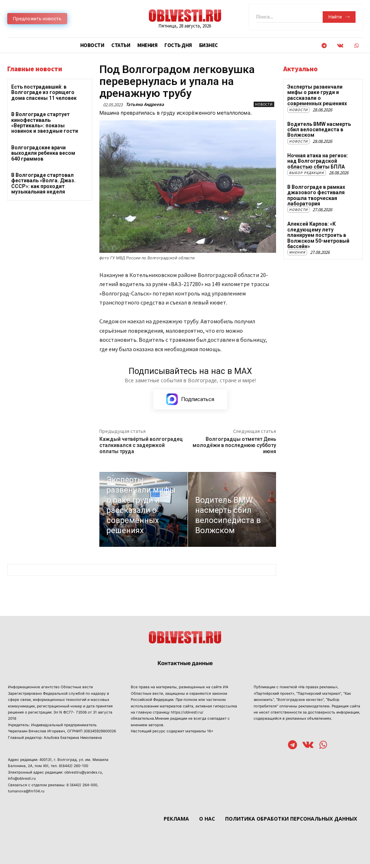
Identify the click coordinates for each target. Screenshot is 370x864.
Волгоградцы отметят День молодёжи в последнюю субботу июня (234, 445)
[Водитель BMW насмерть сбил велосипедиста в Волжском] (232, 509)
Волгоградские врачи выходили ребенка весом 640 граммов (43, 153)
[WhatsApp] (356, 45)
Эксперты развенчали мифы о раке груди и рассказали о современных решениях (317, 95)
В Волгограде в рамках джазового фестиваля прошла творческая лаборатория (316, 195)
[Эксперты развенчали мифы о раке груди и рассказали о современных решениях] (143, 509)
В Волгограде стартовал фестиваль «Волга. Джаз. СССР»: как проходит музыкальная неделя (43, 183)
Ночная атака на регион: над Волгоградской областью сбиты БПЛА (317, 161)
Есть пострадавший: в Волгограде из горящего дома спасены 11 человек (44, 92)
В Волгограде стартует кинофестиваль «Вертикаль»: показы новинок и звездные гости (44, 122)
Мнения (297, 252)
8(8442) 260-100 (73, 765)
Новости (264, 104)
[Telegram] (324, 45)
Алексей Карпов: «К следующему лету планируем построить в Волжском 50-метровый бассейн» (318, 235)
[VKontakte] (340, 45)
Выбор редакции (306, 172)
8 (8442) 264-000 (81, 785)
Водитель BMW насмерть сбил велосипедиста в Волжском (319, 129)
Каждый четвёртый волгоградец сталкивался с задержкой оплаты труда (141, 445)
